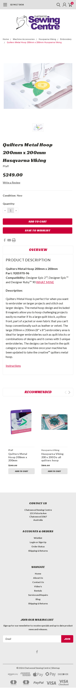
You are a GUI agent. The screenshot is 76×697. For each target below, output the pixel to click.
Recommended (38, 391)
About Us (38, 577)
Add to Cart (21, 471)
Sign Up (42, 542)
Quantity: (9, 203)
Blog (38, 599)
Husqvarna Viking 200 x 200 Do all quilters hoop (52, 457)
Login (32, 542)
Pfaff (6, 166)
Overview (38, 249)
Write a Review (11, 182)
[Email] (9, 240)
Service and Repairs (38, 595)
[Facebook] (4, 240)
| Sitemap (55, 668)
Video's (38, 586)
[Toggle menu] (5, 6)
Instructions (13, 365)
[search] (57, 4)
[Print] (14, 240)
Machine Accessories (24, 39)
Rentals (38, 590)
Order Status (38, 546)
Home (6, 39)
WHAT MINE (45, 282)
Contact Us (38, 582)
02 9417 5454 (17, 4)
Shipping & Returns (38, 550)
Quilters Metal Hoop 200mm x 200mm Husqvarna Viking (34, 42)
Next (69, 392)
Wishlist (38, 538)
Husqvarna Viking (47, 39)
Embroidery (65, 39)
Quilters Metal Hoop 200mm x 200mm (17, 457)
